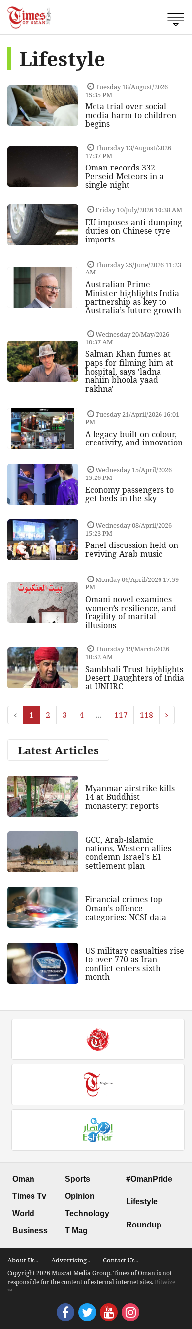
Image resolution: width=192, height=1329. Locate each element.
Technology (87, 1213)
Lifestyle (142, 1201)
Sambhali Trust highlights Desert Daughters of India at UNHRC (134, 678)
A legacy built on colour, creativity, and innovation (134, 438)
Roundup (143, 1225)
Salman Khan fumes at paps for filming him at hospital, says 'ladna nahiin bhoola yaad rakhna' (129, 371)
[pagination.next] (167, 715)
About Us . (22, 1260)
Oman (23, 1179)
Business (30, 1231)
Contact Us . (120, 1260)
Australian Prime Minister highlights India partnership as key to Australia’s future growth (133, 297)
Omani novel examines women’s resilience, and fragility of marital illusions (130, 612)
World (23, 1213)
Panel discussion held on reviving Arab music (131, 549)
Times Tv (29, 1196)
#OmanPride (149, 1179)
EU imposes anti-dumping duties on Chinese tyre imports (133, 231)
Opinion (80, 1196)
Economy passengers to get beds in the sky (129, 494)
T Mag (76, 1231)
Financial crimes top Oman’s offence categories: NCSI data (125, 908)
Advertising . (70, 1260)
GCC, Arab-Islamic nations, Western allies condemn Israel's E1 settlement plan (128, 852)
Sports (77, 1179)
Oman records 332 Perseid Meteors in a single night (124, 176)
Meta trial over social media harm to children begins (130, 115)
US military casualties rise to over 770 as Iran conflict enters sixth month (134, 963)
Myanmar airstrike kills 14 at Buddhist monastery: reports (130, 797)
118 (146, 715)
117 (121, 715)
